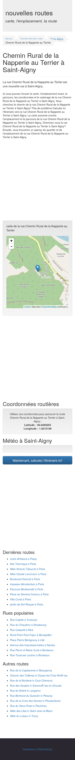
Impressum (29, 749)
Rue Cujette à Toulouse (23, 620)
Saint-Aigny (56, 39)
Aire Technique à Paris (23, 564)
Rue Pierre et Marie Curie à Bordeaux (32, 650)
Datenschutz (45, 749)
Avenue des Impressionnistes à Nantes (32, 645)
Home (8, 39)
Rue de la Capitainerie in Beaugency (31, 670)
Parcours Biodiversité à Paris (26, 589)
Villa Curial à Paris (20, 599)
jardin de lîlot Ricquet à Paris (26, 604)
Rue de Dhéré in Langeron (25, 690)
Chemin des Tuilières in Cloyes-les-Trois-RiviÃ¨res (38, 675)
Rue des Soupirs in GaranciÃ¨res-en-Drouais (36, 685)
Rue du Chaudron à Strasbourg (28, 625)
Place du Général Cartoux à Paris (29, 594)
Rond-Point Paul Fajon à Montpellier (31, 635)
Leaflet (27, 306)
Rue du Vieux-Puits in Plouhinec (28, 706)
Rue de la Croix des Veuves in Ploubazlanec (35, 701)
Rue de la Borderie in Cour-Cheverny (31, 680)
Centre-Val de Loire (31, 39)
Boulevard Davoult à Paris (25, 579)
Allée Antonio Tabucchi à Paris (27, 569)
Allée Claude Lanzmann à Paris (28, 574)
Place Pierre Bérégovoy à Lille (27, 640)
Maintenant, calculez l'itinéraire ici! (37, 460)
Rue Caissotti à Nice (21, 630)
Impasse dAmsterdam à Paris (27, 584)
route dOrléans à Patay (23, 559)
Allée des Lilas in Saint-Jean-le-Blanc (31, 711)
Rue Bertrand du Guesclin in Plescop (31, 695)
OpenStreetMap (50, 306)
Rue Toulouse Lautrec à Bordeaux (30, 655)
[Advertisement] (37, 179)
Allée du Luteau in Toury (24, 716)
